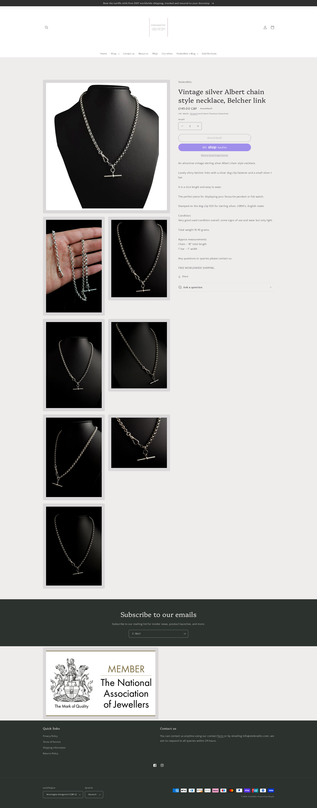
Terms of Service (52, 742)
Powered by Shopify (266, 797)
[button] (46, 27)
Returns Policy (50, 753)
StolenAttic (252, 797)
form (220, 736)
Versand (194, 114)
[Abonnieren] (184, 634)
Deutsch (92, 794)
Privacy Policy (50, 736)
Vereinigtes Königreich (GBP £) (61, 794)
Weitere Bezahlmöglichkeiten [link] (214, 155)
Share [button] (185, 276)
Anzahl (181, 119)
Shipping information (54, 747)
